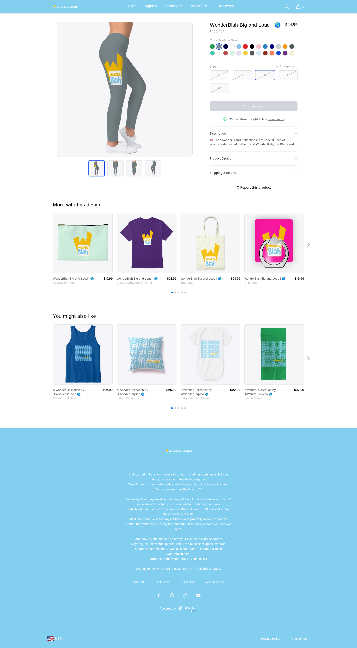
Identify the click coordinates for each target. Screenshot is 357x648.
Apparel (151, 6)
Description (218, 133)
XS (219, 75)
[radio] (219, 75)
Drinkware (226, 6)
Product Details (220, 158)
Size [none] (213, 66)
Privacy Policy (270, 638)
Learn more (276, 119)
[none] (284, 66)
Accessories (200, 6)
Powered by (168, 608)
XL (219, 88)
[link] (82, 243)
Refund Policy (214, 582)
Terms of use (298, 638)
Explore (131, 6)
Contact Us (187, 582)
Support (138, 582)
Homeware (174, 6)
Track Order (162, 582)
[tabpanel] (125, 89)
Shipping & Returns (223, 173)
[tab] (96, 168)
